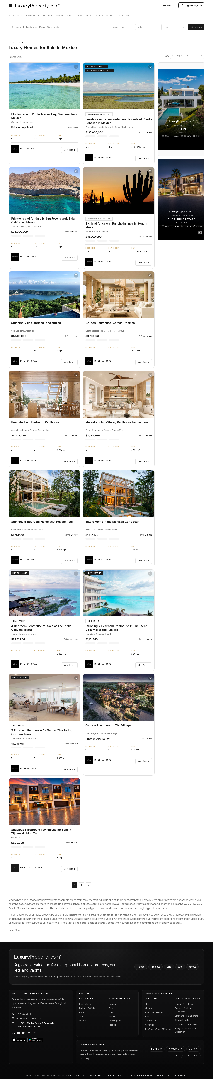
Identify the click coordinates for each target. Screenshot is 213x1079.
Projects (155, 966)
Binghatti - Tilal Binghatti (186, 1015)
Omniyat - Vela (182, 1020)
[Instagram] (23, 1033)
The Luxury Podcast (154, 1012)
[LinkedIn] (13, 1033)
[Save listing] (76, 67)
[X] (29, 1033)
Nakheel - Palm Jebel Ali (186, 1024)
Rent (70, 15)
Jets (88, 15)
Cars (79, 15)
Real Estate (32, 15)
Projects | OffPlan (53, 15)
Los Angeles (115, 1020)
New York (113, 1012)
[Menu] (10, 5)
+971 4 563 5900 (23, 1014)
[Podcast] (34, 1033)
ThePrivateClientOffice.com (158, 1029)
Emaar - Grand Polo (184, 1003)
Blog (109, 15)
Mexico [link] (22, 42)
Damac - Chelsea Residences (183, 1010)
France (112, 1024)
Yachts (99, 15)
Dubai (111, 1008)
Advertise (14, 15)
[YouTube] (18, 1033)
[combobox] (59, 27)
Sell (80, 1075)
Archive (184, 1075)
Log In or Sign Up (193, 5)
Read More (14, 930)
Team (147, 1016)
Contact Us (122, 15)
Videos (148, 1008)
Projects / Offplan (87, 1008)
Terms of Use (170, 1075)
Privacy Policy (154, 1075)
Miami (112, 1016)
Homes (141, 966)
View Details (69, 150)
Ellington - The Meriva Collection (185, 1030)
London (112, 1003)
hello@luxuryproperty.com (28, 1018)
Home (12, 42)
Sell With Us (168, 5)
